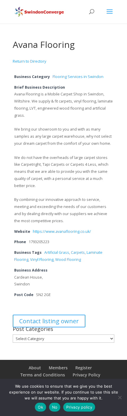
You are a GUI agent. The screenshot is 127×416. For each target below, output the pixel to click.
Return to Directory (29, 61)
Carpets (78, 252)
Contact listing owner (49, 321)
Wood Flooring (68, 259)
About (35, 367)
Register (83, 367)
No (55, 407)
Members (58, 367)
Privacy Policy (86, 375)
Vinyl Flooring (41, 259)
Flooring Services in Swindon (78, 76)
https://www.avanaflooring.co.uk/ (62, 231)
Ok (40, 407)
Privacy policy (79, 407)
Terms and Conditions (42, 375)
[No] (120, 397)
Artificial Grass (56, 252)
